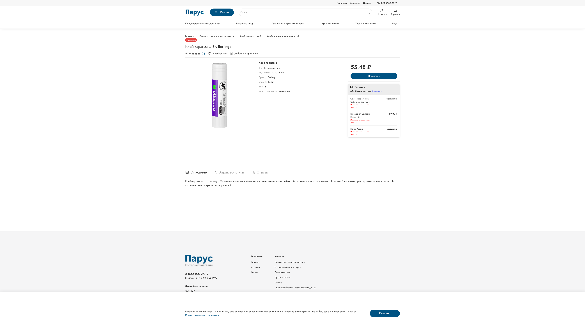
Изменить (377, 91)
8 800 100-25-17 (197, 274)
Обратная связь (282, 272)
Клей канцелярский (250, 36)
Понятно (384, 313)
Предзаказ (374, 76)
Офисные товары (330, 23)
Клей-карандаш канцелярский (283, 36)
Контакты (342, 3)
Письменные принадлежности (288, 23)
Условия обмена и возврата (288, 267)
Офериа (278, 282)
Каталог (225, 12)
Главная (189, 36)
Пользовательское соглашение (290, 262)
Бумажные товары (245, 23)
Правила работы (282, 277)
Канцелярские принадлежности (202, 23)
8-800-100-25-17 (389, 3)
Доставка (355, 3)
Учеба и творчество (365, 23)
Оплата (367, 3)
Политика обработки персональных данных (295, 287)
